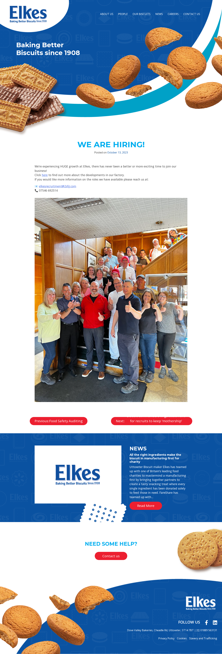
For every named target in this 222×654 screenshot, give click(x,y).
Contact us (111, 556)
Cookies (182, 638)
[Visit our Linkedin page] (215, 622)
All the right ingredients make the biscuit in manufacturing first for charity (155, 458)
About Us (106, 14)
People (123, 14)
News (159, 14)
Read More (41, 447)
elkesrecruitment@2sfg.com (57, 186)
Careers (173, 14)
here (45, 175)
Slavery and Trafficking (203, 638)
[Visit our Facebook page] (206, 622)
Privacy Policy (166, 638)
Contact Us (191, 14)
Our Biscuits (141, 14)
